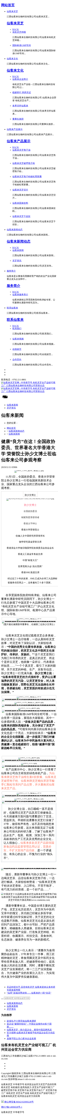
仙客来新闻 (14, 434)
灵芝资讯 (11, 1009)
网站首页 (8, 5)
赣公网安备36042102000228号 (19, 1102)
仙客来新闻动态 (16, 431)
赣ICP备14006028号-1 (11, 1107)
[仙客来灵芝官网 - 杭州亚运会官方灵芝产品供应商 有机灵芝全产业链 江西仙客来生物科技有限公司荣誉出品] (29, 387)
